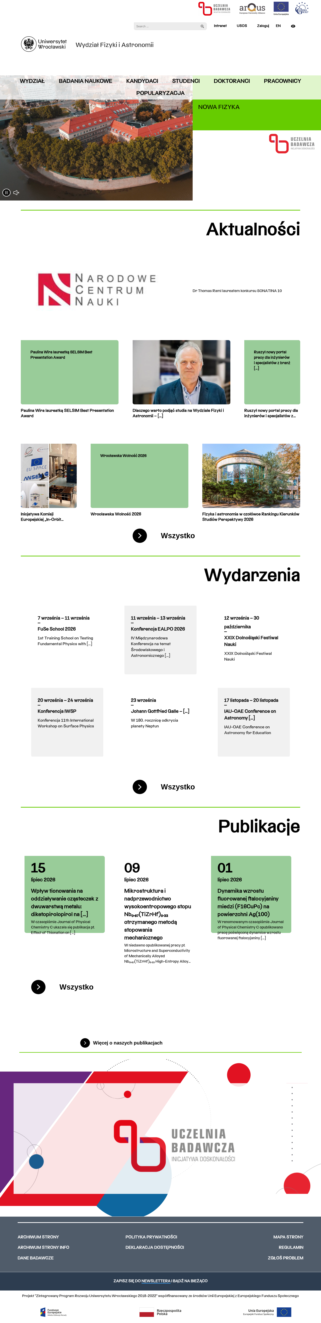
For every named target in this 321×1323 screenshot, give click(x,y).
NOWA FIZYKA (219, 107)
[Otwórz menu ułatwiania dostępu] (294, 26)
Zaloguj (263, 26)
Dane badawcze (36, 1258)
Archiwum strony (38, 1237)
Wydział (32, 81)
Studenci (186, 81)
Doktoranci (232, 81)
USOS (242, 26)
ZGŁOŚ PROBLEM (285, 1258)
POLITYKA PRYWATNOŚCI (151, 1237)
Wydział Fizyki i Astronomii (115, 45)
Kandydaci (142, 81)
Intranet (220, 26)
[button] (6, 193)
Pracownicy (282, 81)
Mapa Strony (288, 1237)
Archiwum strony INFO (43, 1247)
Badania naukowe (85, 81)
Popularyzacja (160, 93)
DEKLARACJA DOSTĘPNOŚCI (155, 1247)
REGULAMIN (291, 1247)
